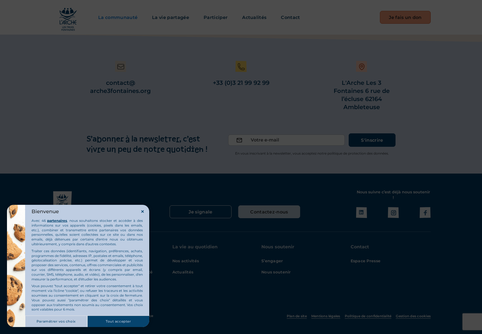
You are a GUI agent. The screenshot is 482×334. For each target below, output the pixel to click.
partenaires (57, 220)
